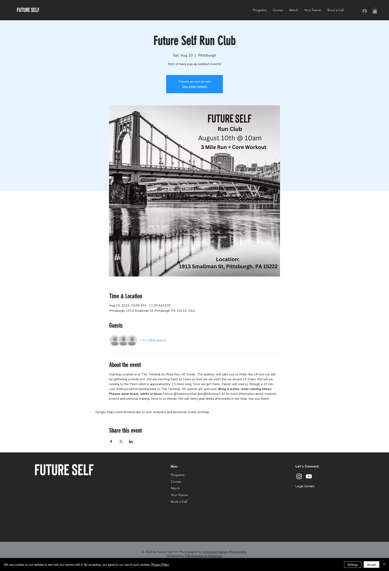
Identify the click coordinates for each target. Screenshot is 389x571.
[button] (374, 11)
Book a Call (179, 502)
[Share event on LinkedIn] (131, 441)
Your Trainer (179, 495)
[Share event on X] (121, 441)
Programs (178, 475)
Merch (175, 488)
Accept (371, 564)
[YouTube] (308, 476)
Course (176, 481)
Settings (352, 564)
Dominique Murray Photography (224, 552)
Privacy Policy (160, 564)
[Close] (384, 564)
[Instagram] (299, 476)
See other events (194, 86)
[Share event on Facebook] (111, 441)
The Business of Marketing (203, 556)
